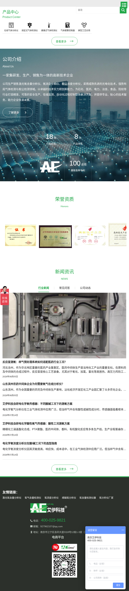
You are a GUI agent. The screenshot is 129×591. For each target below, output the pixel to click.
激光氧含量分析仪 (12, 497)
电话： (49, 520)
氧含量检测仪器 (87, 497)
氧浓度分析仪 (52, 497)
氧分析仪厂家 (106, 497)
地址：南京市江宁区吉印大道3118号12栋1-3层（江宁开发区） (66, 532)
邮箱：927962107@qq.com (48, 526)
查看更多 (61, 41)
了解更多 (13, 112)
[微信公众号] (64, 565)
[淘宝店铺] (64, 547)
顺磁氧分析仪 (69, 497)
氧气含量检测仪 (33, 497)
